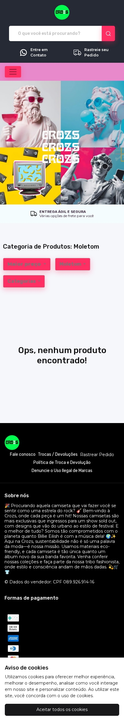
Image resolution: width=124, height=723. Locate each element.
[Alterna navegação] (13, 71)
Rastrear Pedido (97, 454)
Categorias (22, 281)
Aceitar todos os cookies (62, 709)
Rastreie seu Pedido (96, 52)
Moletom (71, 264)
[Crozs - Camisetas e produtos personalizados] (62, 12)
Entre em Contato (39, 52)
